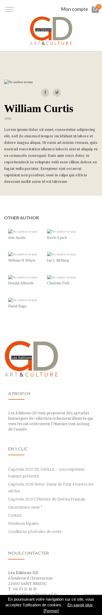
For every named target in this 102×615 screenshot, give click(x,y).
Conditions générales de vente (35, 531)
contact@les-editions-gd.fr (32, 594)
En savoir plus (80, 605)
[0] (95, 12)
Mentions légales (23, 523)
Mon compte (74, 9)
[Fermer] (51, 611)
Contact (15, 515)
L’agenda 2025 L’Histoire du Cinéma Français (46, 499)
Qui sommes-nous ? (25, 507)
